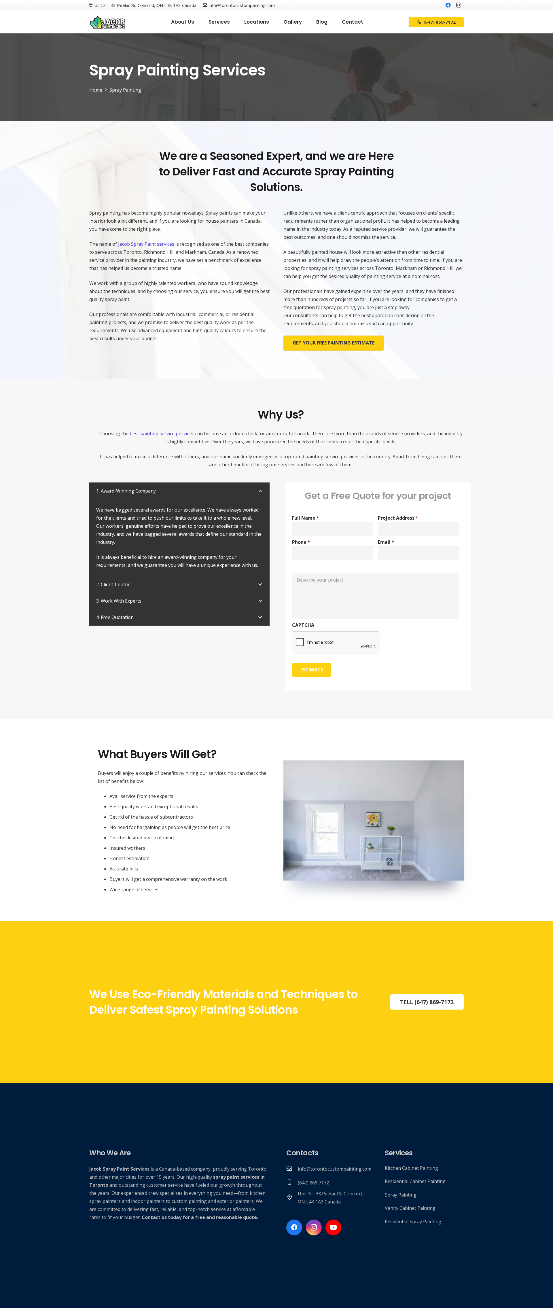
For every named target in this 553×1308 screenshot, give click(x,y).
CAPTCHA (303, 625)
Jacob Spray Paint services (146, 244)
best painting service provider (162, 433)
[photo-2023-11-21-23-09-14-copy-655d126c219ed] (107, 22)
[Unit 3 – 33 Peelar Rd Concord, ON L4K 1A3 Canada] (292, 1198)
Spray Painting (400, 1195)
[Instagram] (458, 5)
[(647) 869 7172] (292, 1183)
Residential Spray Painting (413, 1221)
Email (386, 542)
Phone (301, 542)
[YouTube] (333, 1227)
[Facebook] (448, 5)
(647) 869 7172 (313, 1183)
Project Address (398, 518)
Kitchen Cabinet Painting (411, 1168)
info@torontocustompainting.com (334, 1169)
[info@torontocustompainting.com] (292, 1169)
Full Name (305, 518)
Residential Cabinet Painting (415, 1181)
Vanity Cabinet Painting (410, 1208)
